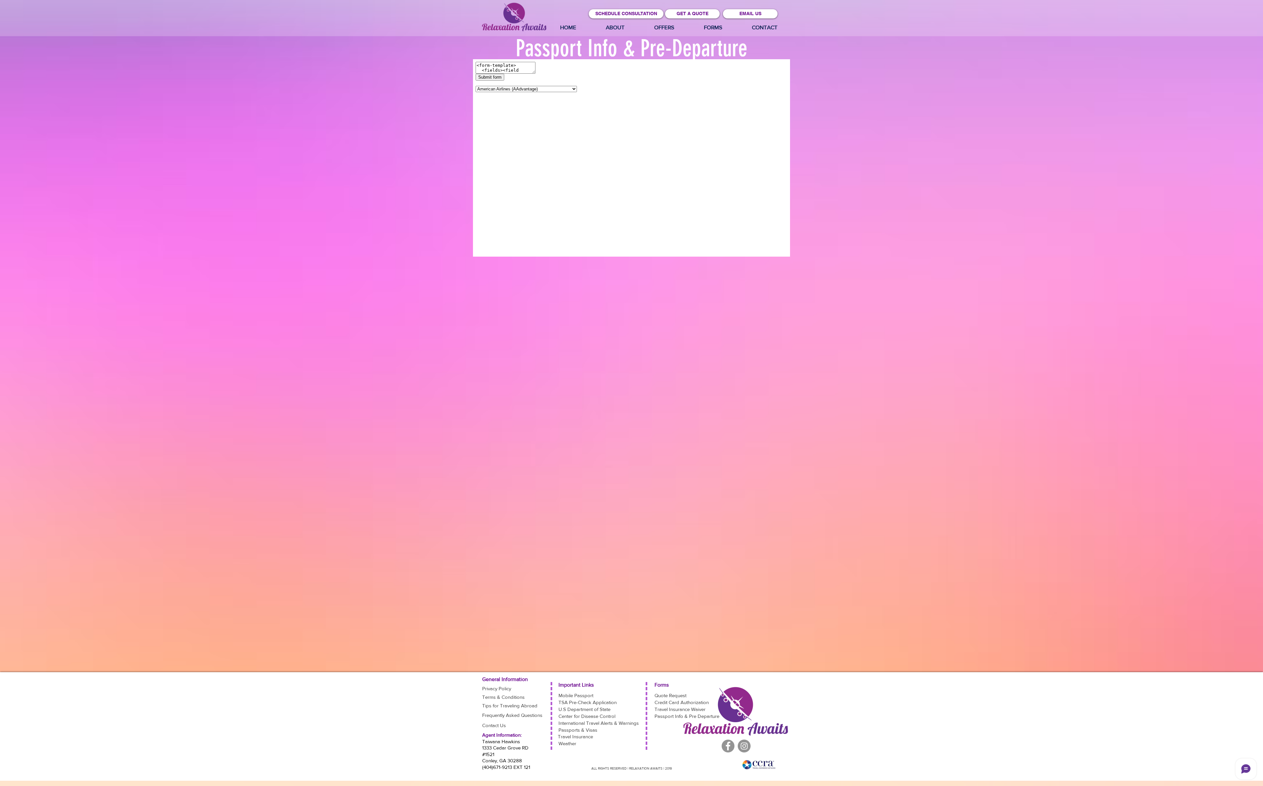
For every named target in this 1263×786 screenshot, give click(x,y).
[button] (664, 27)
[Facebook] (744, 746)
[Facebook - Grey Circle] (728, 746)
